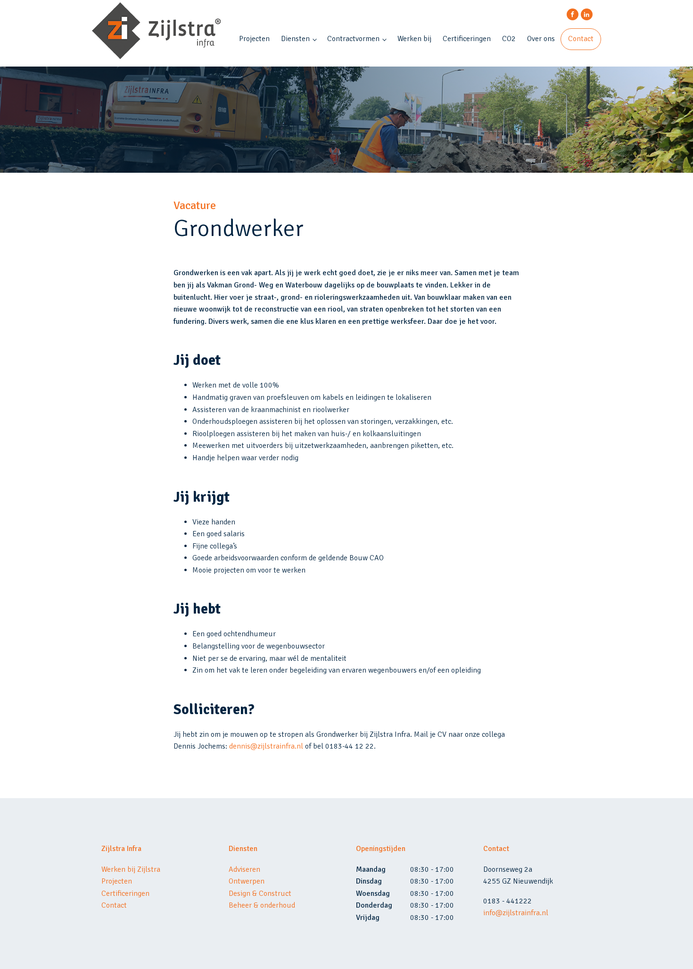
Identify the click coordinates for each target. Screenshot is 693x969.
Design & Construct (260, 893)
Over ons (541, 38)
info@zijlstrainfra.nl (515, 913)
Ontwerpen (246, 881)
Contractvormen (353, 38)
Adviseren (244, 869)
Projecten (254, 38)
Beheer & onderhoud (262, 905)
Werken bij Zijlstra (130, 869)
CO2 (509, 38)
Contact (581, 38)
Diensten (295, 38)
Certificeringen (467, 38)
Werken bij (414, 38)
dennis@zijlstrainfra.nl (266, 746)
